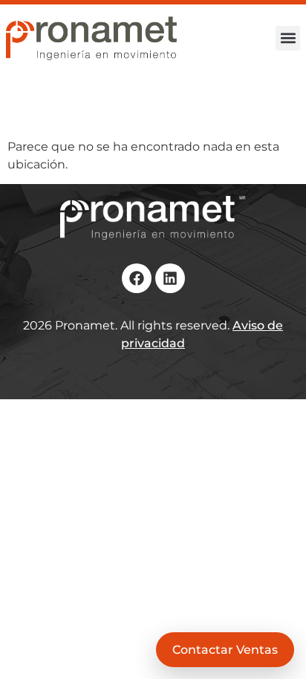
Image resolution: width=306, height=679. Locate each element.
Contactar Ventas (225, 650)
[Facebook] (137, 278)
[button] (288, 38)
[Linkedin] (170, 278)
